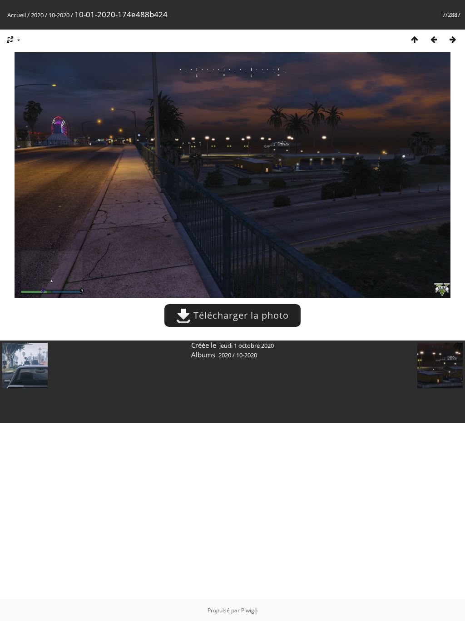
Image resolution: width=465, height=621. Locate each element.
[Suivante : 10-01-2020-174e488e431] (452, 39)
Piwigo (249, 610)
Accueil (16, 15)
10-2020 (59, 15)
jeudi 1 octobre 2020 (246, 345)
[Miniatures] (414, 39)
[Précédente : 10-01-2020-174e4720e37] (433, 39)
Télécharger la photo (240, 315)
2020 (37, 15)
